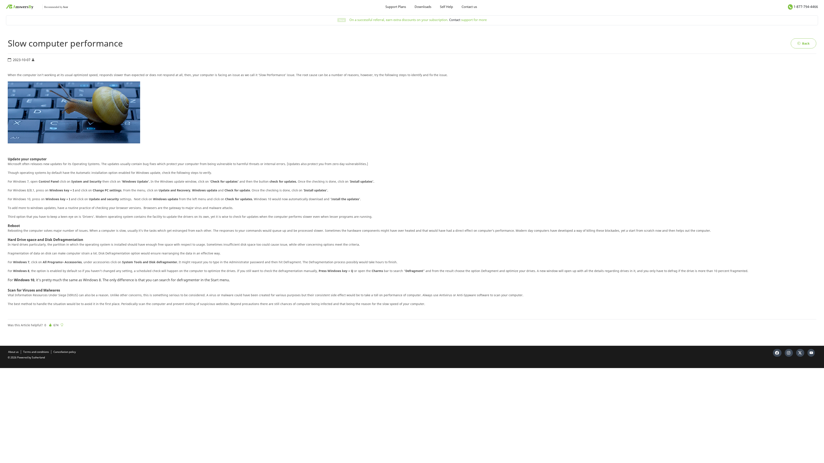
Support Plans (395, 7)
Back (806, 43)
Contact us (469, 7)
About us (13, 352)
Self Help (446, 7)
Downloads (423, 7)
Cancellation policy (64, 352)
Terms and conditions (36, 352)
